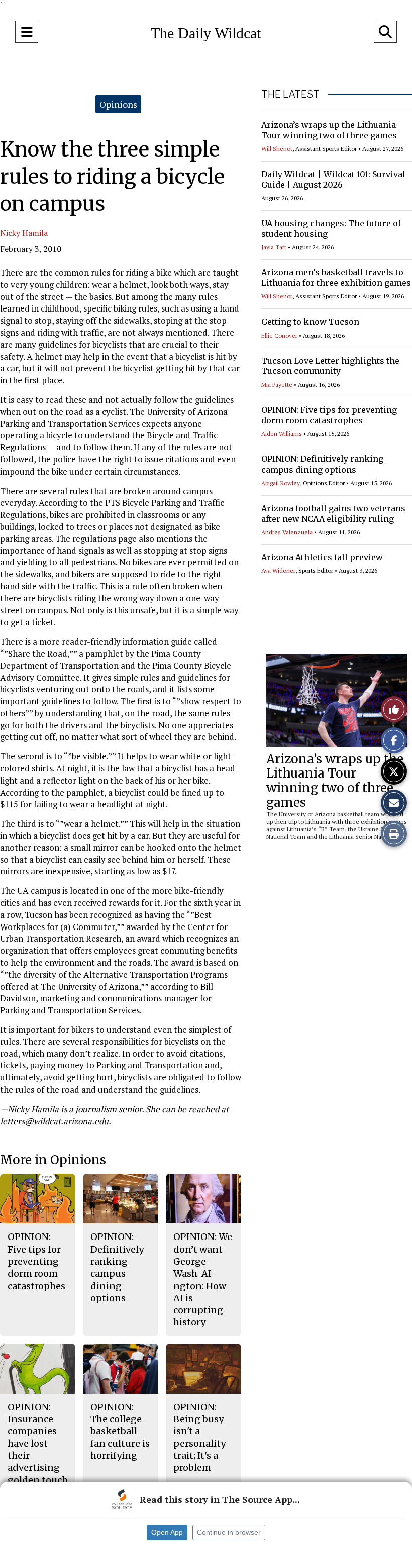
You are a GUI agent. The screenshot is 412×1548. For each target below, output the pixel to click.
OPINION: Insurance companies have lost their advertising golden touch (38, 1443)
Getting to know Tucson (310, 322)
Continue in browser (229, 1532)
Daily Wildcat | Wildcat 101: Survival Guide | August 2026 (333, 179)
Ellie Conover (279, 335)
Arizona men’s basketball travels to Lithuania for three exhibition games (336, 277)
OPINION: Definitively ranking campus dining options (322, 464)
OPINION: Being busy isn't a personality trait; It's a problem (199, 1437)
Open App (167, 1532)
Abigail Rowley (280, 483)
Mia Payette (276, 384)
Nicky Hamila (24, 232)
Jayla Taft (273, 247)
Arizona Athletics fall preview (322, 557)
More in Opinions (53, 1160)
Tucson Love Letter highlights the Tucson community (330, 366)
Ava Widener (278, 570)
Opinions (118, 104)
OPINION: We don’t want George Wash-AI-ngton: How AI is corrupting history (202, 1279)
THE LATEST (290, 94)
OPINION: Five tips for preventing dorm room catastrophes (329, 415)
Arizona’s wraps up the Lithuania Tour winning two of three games (329, 130)
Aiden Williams (281, 433)
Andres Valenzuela (287, 532)
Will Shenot (276, 148)
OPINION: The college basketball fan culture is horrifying (120, 1431)
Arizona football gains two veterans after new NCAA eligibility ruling (333, 513)
